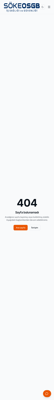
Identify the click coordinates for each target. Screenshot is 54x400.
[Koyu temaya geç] (42, 7)
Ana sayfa (20, 227)
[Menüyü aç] (49, 7)
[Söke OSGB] (21, 7)
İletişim (34, 227)
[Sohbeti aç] (47, 393)
